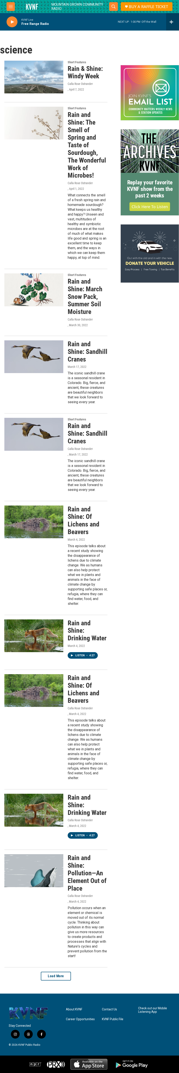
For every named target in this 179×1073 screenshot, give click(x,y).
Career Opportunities (80, 1019)
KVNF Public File (112, 1019)
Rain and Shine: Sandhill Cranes (87, 351)
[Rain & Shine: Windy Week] (33, 77)
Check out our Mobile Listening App (152, 1010)
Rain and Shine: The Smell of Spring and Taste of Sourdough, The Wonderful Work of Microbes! (87, 145)
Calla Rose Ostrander (80, 84)
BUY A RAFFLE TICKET (148, 6)
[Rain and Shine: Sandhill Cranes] (33, 356)
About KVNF (74, 1009)
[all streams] (172, 22)
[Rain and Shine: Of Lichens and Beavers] (33, 522)
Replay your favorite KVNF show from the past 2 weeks (149, 189)
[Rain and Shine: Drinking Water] (33, 635)
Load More (56, 976)
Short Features (77, 62)
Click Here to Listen (150, 206)
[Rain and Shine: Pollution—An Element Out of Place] (33, 870)
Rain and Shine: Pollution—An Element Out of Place (87, 873)
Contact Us (109, 1009)
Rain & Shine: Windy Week (85, 72)
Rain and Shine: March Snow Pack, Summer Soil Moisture (85, 296)
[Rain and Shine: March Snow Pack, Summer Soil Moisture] (33, 289)
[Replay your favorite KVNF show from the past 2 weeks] (150, 151)
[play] (12, 21)
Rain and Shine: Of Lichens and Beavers (83, 520)
